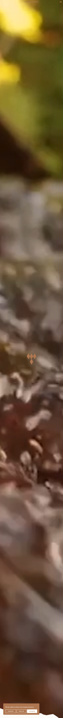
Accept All (32, 711)
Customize (11, 711)
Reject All (21, 711)
